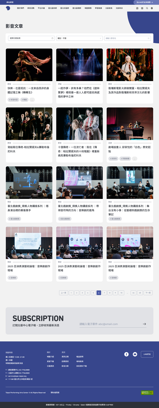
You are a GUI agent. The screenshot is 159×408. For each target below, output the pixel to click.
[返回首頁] (8, 8)
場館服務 (88, 8)
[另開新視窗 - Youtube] (134, 354)
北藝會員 (108, 8)
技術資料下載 (81, 366)
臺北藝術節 (52, 8)
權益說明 (79, 357)
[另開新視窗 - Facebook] (126, 354)
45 (140, 293)
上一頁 (63, 293)
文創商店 (119, 8)
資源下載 (50, 361)
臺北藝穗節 (76, 8)
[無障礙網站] (147, 392)
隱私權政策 (55, 393)
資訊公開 (65, 357)
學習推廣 (98, 8)
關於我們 (20, 8)
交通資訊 (50, 366)
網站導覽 (9, 2)
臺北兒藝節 (64, 8)
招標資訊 (65, 361)
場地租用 (79, 361)
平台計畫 (41, 8)
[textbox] (31, 38)
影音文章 (65, 366)
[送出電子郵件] (144, 324)
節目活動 (30, 8)
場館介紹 (50, 357)
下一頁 (148, 293)
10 (121, 293)
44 (133, 293)
